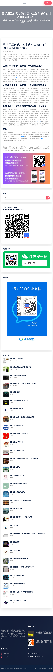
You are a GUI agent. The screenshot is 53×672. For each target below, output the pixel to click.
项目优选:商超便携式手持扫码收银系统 (21, 500)
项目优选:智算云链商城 (16, 408)
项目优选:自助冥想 (15, 550)
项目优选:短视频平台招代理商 (18, 600)
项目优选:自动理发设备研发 (17, 492)
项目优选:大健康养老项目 (17, 450)
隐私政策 (44, 668)
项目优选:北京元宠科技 (16, 442)
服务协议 (37, 668)
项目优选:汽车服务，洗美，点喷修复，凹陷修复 (23, 383)
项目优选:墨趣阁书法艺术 (17, 475)
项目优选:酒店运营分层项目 (17, 583)
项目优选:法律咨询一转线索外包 (19, 433)
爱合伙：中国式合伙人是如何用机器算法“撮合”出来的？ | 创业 (43, 641)
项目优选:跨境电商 (15, 392)
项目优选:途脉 (14, 525)
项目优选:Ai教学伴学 (16, 508)
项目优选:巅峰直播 (15, 542)
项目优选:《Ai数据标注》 (17, 358)
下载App (48, 2)
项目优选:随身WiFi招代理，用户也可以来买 (22, 567)
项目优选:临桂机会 (15, 467)
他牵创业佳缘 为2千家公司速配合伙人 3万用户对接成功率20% (43, 632)
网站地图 (50, 668)
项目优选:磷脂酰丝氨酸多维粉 (18, 375)
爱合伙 (18, 77)
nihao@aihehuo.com (8, 657)
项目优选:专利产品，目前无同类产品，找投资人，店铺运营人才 (27, 533)
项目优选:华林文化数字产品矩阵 (19, 400)
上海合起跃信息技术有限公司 (20, 668)
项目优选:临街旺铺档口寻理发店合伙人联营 (22, 417)
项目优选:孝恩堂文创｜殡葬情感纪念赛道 (21, 592)
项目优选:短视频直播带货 (17, 575)
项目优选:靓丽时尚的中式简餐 (18, 483)
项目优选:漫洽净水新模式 (17, 425)
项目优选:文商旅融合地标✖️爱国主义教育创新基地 (24, 458)
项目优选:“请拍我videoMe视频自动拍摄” (21, 517)
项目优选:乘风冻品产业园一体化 (19, 558)
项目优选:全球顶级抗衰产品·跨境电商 (20, 367)
